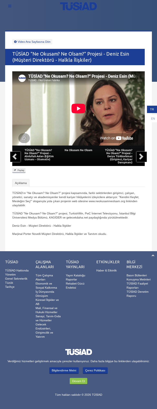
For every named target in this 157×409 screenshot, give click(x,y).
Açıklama (21, 183)
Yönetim (10, 274)
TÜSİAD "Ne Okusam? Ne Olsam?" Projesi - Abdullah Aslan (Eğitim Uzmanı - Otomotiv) (39, 155)
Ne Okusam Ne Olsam (78, 150)
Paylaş (20, 170)
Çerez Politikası (95, 370)
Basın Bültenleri (137, 275)
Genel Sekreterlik (16, 278)
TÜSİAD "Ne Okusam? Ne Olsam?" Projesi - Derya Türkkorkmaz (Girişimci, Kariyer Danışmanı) (118, 156)
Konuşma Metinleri (139, 279)
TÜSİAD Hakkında (17, 270)
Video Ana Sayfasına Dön (34, 41)
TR (152, 109)
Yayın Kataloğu (75, 275)
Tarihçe (10, 286)
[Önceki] (15, 157)
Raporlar (71, 279)
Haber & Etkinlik (106, 270)
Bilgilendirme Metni (64, 370)
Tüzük (9, 282)
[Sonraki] (142, 157)
